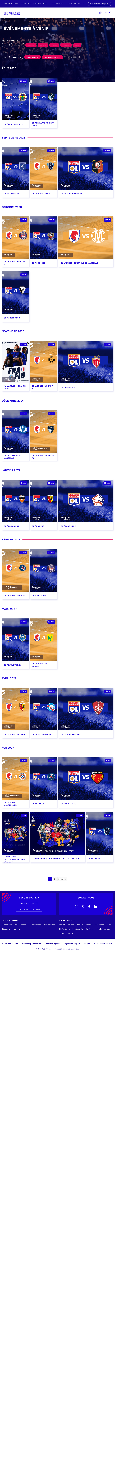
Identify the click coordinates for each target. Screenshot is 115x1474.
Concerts (43, 45)
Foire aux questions (29, 910)
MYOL (70, 933)
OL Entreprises (103, 929)
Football (54, 45)
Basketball (31, 45)
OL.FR (109, 925)
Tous (5, 45)
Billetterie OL (64, 929)
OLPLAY (62, 933)
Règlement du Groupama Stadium (98, 944)
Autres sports (17, 45)
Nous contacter (29, 903)
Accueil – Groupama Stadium (71, 925)
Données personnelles (31, 944)
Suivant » (62, 879)
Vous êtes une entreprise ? (99, 3)
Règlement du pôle (72, 944)
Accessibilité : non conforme (67, 949)
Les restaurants (35, 925)
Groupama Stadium (32, 57)
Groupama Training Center (52, 57)
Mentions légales (52, 944)
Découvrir (6, 929)
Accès (23, 925)
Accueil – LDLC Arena (95, 925)
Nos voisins (17, 929)
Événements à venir (10, 925)
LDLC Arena (17, 57)
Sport (77, 45)
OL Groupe (90, 929)
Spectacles (66, 45)
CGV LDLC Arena (43, 949)
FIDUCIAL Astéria (72, 57)
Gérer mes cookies (10, 944)
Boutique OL (77, 929)
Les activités (49, 925)
